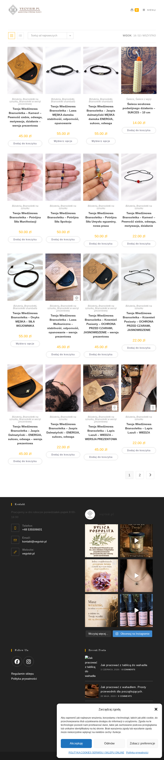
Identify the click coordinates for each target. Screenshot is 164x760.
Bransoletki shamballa (63, 101)
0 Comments (128, 669)
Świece (130, 99)
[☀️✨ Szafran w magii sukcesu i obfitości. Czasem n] (101, 575)
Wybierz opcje (63, 141)
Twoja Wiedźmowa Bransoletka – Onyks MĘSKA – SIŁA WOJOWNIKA (25, 319)
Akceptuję (76, 743)
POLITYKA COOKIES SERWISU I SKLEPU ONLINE (96, 752)
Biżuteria (17, 99)
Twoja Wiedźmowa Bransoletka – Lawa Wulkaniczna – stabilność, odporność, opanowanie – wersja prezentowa (63, 326)
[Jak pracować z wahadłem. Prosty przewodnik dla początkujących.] (92, 691)
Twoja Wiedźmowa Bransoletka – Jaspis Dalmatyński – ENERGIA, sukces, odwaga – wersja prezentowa (25, 435)
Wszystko (149, 35)
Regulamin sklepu (22, 673)
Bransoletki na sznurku (29, 207)
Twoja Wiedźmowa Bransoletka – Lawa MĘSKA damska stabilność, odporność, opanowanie (63, 115)
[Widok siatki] (11, 35)
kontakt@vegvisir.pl (34, 541)
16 (134, 35)
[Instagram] (28, 661)
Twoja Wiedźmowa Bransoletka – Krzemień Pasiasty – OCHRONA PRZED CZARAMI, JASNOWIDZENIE (139, 322)
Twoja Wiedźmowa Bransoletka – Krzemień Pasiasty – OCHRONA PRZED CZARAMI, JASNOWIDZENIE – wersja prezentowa (101, 326)
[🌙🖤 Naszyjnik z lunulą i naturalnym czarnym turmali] (136, 575)
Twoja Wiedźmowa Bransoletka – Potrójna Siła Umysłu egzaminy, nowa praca (101, 219)
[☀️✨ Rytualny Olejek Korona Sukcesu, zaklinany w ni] (101, 610)
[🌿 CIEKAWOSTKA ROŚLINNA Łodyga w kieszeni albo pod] (101, 540)
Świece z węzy (143, 99)
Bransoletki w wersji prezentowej (29, 102)
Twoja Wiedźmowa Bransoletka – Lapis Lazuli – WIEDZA (138, 428)
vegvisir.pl (28, 553)
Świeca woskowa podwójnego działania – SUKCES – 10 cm (139, 108)
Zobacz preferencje (142, 743)
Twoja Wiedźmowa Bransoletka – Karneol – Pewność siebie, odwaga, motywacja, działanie (139, 219)
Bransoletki (68, 99)
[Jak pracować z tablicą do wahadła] (92, 667)
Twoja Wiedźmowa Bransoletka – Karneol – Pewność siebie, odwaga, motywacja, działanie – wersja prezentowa (25, 117)
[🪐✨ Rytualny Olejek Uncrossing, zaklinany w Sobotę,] (136, 610)
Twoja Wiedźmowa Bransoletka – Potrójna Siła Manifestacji (25, 217)
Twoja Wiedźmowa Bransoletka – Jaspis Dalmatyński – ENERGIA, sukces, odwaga (63, 430)
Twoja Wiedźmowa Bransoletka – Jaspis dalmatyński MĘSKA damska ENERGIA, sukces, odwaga (101, 115)
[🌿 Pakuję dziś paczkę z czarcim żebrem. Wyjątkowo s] (136, 540)
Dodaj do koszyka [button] (25, 143)
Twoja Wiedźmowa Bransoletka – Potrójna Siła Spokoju (63, 217)
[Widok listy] (20, 35)
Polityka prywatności (137, 752)
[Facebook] (17, 661)
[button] (156, 709)
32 (139, 35)
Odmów (109, 743)
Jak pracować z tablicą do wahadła (124, 665)
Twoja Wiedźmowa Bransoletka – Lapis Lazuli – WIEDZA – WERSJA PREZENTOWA (101, 433)
